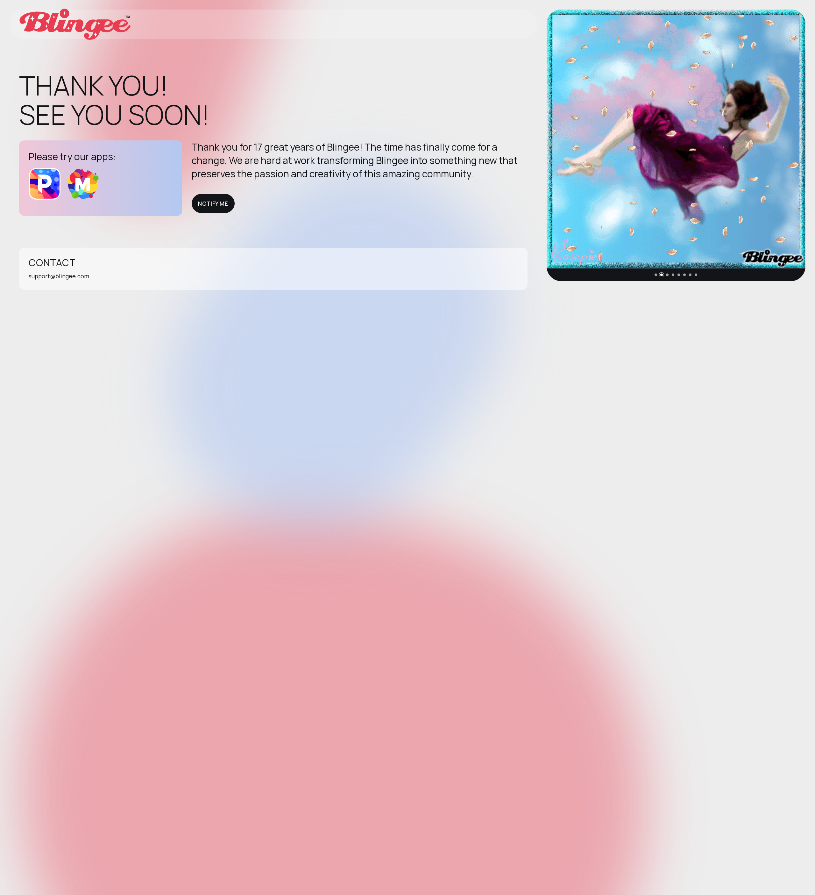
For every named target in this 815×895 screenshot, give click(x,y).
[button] (656, 274)
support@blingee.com (59, 276)
